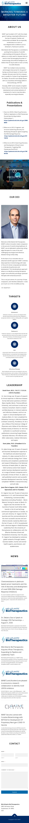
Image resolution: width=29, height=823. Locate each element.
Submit (14, 792)
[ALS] (14, 344)
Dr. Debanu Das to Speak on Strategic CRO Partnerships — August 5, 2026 (12, 620)
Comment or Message (8, 769)
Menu (26, 3)
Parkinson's (14, 331)
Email (3, 761)
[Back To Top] (14, 816)
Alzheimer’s (14, 312)
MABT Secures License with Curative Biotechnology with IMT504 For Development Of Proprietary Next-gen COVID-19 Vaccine (13, 719)
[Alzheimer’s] (14, 306)
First (2, 757)
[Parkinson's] (14, 325)
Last (16, 757)
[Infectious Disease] (14, 363)
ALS (14, 350)
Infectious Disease (14, 369)
